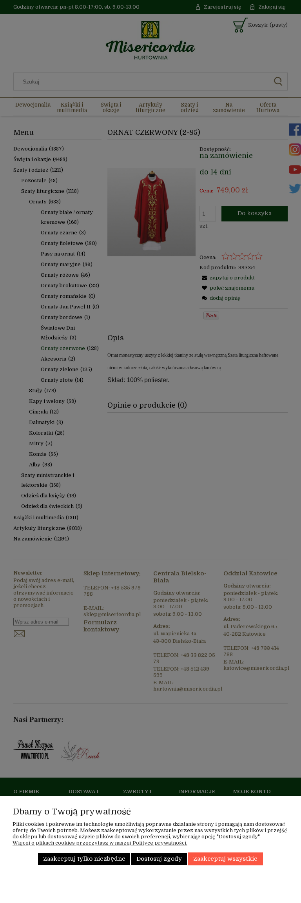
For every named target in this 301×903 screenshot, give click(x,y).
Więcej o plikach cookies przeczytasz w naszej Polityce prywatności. (100, 843)
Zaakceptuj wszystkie (225, 859)
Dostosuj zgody (159, 859)
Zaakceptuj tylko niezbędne (84, 859)
